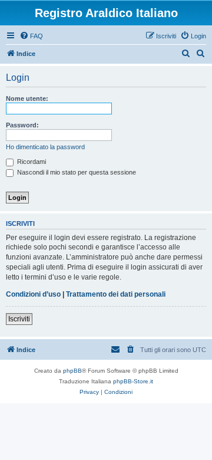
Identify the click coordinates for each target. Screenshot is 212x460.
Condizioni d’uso (33, 294)
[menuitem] (31, 36)
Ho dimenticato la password (45, 146)
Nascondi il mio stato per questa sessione (75, 172)
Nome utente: (27, 98)
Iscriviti (19, 319)
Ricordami (30, 161)
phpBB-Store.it (133, 381)
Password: (22, 125)
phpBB (72, 370)
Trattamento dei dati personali (115, 294)
